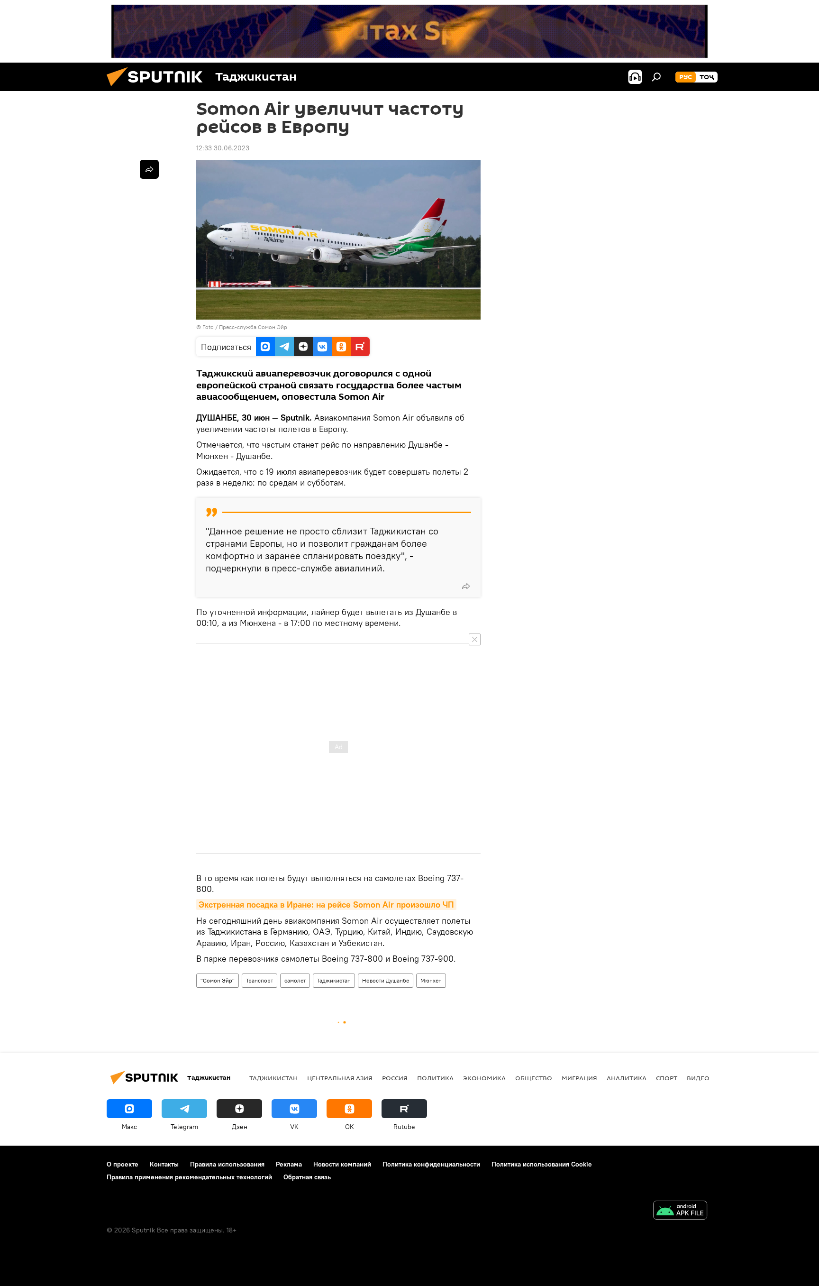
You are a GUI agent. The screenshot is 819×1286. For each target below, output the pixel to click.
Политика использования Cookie (541, 1164)
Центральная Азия (340, 1078)
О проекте (122, 1164)
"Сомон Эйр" (217, 980)
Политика (435, 1078)
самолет (295, 980)
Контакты (164, 1164)
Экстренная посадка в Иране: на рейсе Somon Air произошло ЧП (326, 904)
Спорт (666, 1078)
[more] (465, 586)
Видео (698, 1078)
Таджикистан (334, 980)
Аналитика (626, 1078)
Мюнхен (431, 980)
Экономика (484, 1078)
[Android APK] (680, 1211)
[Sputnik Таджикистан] (158, 88)
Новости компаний (342, 1164)
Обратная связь (307, 1177)
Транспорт (259, 980)
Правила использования (227, 1164)
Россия (395, 1078)
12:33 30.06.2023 (222, 148)
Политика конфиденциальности (431, 1164)
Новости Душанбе (385, 980)
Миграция (579, 1078)
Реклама (289, 1164)
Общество (533, 1078)
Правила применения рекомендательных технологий (189, 1177)
